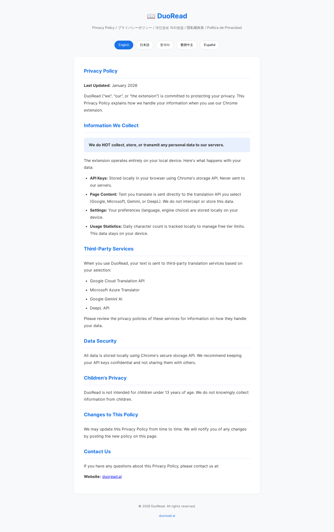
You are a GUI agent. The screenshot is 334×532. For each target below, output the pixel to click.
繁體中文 (186, 45)
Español (209, 45)
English (124, 45)
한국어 (165, 45)
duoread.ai (112, 476)
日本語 (144, 45)
